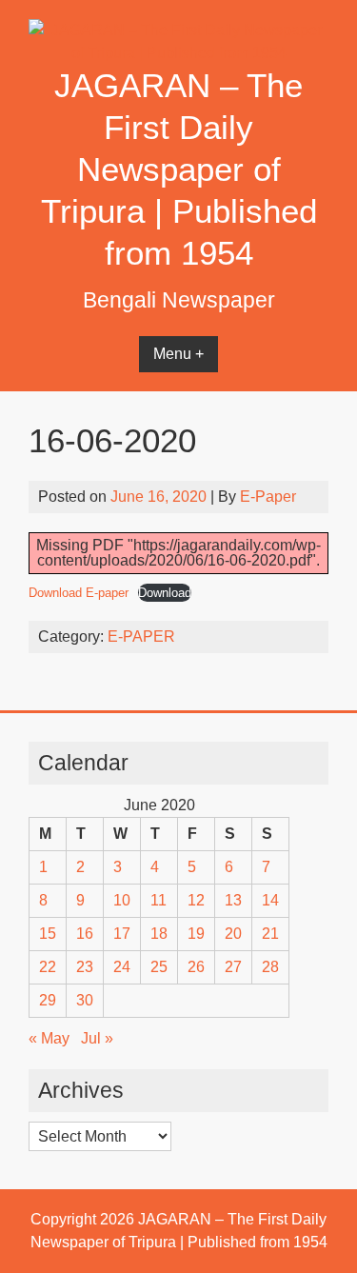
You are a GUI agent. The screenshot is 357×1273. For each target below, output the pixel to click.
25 (159, 967)
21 (270, 933)
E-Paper (268, 496)
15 (47, 933)
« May (49, 1038)
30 (84, 1000)
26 (196, 967)
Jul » (97, 1038)
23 (84, 967)
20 (233, 933)
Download (164, 593)
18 (159, 933)
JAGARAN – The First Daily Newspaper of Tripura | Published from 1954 (179, 169)
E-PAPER (141, 636)
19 (196, 933)
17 (121, 933)
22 (47, 967)
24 (121, 967)
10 (121, 900)
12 (196, 900)
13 (233, 900)
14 (270, 900)
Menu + (178, 354)
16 (84, 933)
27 (233, 967)
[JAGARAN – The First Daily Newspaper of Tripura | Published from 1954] (178, 53)
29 (47, 1000)
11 (158, 900)
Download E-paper (79, 593)
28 (270, 967)
